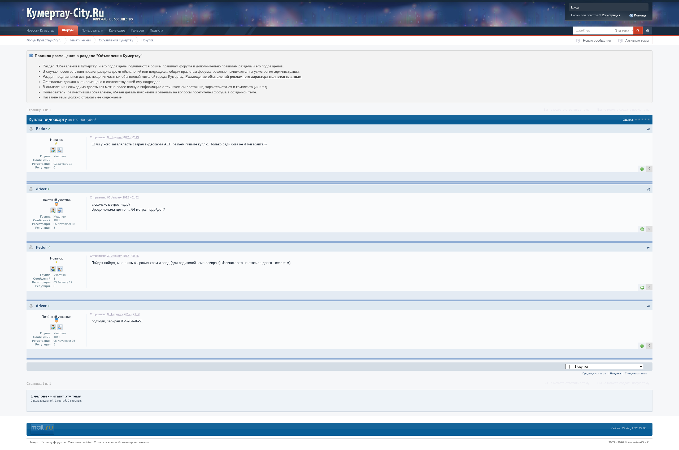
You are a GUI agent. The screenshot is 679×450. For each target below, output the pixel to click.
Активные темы (637, 40)
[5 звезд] (648, 119)
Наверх (34, 442)
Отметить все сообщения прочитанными (121, 442)
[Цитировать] (60, 150)
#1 (648, 129)
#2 (648, 189)
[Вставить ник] (53, 150)
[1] (642, 168)
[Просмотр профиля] (49, 129)
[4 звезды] (645, 119)
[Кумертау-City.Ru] (67, 13)
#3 (648, 247)
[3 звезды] (642, 119)
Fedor (41, 129)
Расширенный (647, 30)
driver (41, 189)
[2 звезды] (639, 119)
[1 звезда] (636, 119)
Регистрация (611, 15)
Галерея (137, 30)
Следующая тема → (638, 373)
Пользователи (92, 30)
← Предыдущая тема (592, 373)
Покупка (615, 373)
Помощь (639, 15)
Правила (156, 30)
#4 (648, 306)
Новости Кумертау (40, 30)
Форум (68, 30)
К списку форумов (53, 442)
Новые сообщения (597, 40)
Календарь (117, 30)
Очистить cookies (80, 442)
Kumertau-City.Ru (639, 442)
